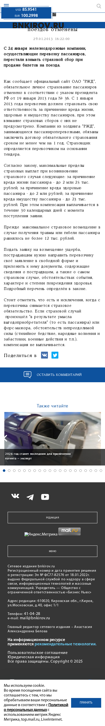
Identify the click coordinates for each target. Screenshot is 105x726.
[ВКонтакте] (44, 357)
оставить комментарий (59, 375)
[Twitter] (54, 357)
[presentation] (5, 438)
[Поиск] (99, 6)
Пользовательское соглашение (38, 653)
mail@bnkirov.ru (35, 618)
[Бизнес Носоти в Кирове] (36, 25)
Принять (86, 702)
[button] (4, 470)
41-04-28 (32, 614)
